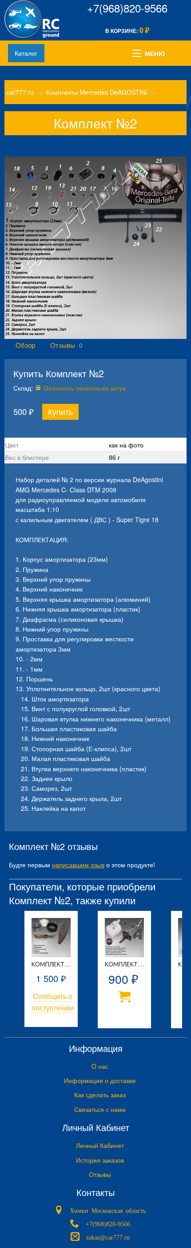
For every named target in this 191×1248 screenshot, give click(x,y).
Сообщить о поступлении (53, 1002)
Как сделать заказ (100, 1094)
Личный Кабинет (100, 1145)
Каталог (26, 52)
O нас (100, 1066)
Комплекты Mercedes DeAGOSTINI (96, 92)
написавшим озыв (78, 864)
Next (167, 961)
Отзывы (62, 345)
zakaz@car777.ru (108, 1237)
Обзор (25, 345)
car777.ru (20, 92)
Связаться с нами (100, 1109)
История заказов (100, 1159)
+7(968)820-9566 (127, 8)
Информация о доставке (100, 1080)
